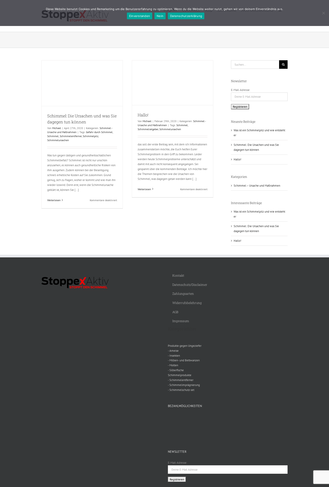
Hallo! (143, 115)
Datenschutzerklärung (186, 16)
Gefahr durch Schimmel (99, 132)
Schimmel (53, 136)
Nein (160, 16)
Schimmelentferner (71, 136)
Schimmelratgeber (148, 129)
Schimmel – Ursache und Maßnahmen (257, 185)
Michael (56, 128)
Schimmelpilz (90, 136)
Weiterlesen (54, 200)
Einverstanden (139, 16)
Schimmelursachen (58, 140)
